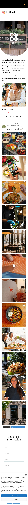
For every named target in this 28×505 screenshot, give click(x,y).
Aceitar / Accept (14, 495)
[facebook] (3, 1)
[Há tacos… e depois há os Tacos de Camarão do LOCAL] (14, 364)
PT (21, 4)
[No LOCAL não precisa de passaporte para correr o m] (14, 192)
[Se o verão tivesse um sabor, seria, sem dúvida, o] (14, 266)
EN (25, 4)
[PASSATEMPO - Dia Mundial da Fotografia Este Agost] (14, 168)
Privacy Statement (16, 503)
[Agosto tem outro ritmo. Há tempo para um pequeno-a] (14, 143)
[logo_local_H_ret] (11, 11)
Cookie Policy (9, 503)
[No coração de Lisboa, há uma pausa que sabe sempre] (14, 241)
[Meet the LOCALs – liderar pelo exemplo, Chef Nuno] (14, 217)
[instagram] (6, 1)
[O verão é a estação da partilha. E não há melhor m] (14, 339)
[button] (26, 474)
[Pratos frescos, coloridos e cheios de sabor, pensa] (14, 315)
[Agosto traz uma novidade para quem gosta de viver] (14, 290)
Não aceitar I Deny (14, 499)
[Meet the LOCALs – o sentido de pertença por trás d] (14, 388)
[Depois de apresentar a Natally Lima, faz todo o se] (14, 413)
